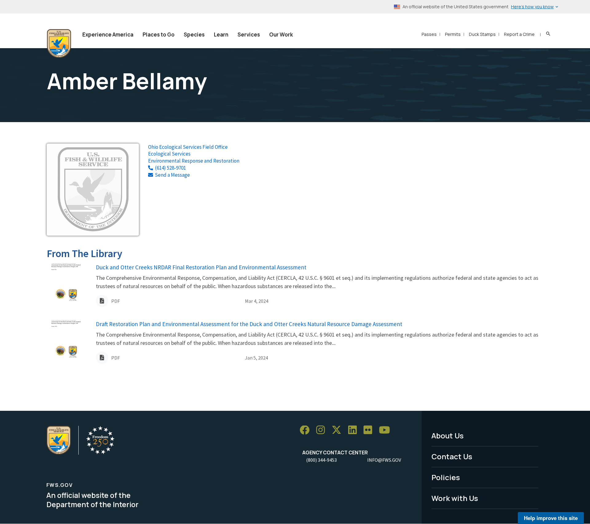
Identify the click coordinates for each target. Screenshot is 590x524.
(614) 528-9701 (170, 167)
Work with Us (454, 498)
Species (194, 34)
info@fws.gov (384, 460)
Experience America (107, 34)
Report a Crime (519, 34)
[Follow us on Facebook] (307, 430)
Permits (453, 34)
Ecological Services (169, 153)
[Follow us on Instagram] (322, 430)
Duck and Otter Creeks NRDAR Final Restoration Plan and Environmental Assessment (201, 267)
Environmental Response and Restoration (193, 160)
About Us (447, 435)
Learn (221, 34)
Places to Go (159, 34)
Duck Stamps (482, 34)
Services (249, 34)
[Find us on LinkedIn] (354, 430)
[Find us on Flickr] (370, 430)
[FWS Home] (59, 43)
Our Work (281, 34)
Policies (445, 477)
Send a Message (172, 174)
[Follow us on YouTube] (386, 430)
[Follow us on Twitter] (339, 430)
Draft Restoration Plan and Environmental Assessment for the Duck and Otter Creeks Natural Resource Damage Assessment (249, 324)
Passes (429, 34)
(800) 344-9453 (321, 460)
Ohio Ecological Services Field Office (188, 147)
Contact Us (451, 456)
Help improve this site (551, 518)
